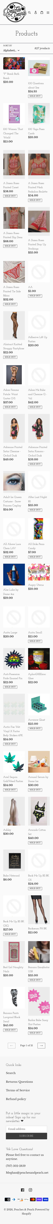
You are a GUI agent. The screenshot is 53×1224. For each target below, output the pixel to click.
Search (11, 1073)
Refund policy (16, 1099)
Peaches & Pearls (24, 1209)
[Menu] (48, 12)
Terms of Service (18, 1090)
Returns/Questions (19, 1081)
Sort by (7, 45)
